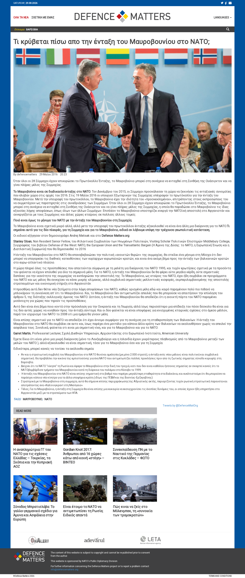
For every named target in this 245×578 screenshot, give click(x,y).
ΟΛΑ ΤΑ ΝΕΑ (21, 17)
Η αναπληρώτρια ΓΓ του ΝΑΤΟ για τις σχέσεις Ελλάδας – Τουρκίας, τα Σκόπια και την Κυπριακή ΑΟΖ (32, 457)
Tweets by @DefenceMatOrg (180, 405)
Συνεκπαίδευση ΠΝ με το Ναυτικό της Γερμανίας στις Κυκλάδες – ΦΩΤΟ (132, 453)
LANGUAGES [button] (222, 17)
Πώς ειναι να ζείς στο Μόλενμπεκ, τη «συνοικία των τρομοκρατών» (132, 511)
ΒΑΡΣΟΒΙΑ (32, 29)
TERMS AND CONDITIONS (220, 576)
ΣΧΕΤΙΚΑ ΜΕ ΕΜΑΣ (43, 17)
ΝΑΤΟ (48, 399)
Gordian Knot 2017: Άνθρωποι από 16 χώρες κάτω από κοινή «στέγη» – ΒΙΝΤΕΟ (83, 455)
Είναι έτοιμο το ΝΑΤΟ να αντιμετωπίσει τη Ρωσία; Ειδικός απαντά (83, 511)
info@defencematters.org (64, 569)
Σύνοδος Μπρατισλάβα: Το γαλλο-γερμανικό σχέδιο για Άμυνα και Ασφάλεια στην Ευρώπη (35, 513)
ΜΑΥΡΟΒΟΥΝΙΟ (32, 399)
